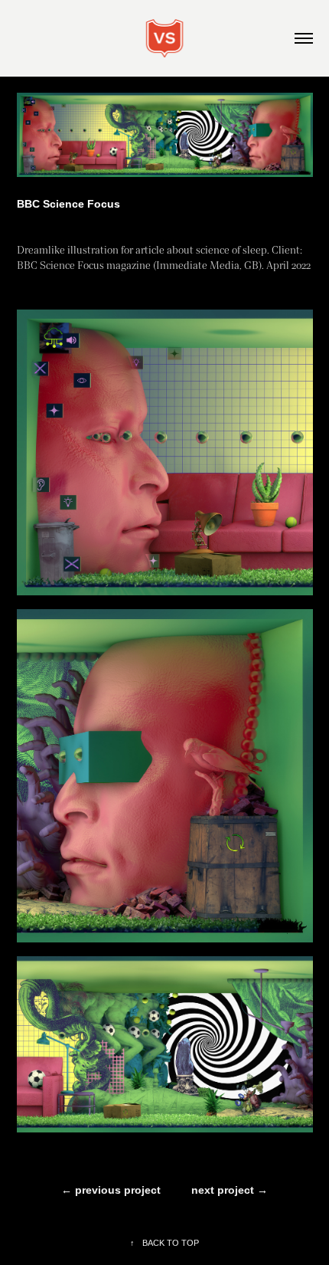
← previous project (111, 1190)
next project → (229, 1190)
